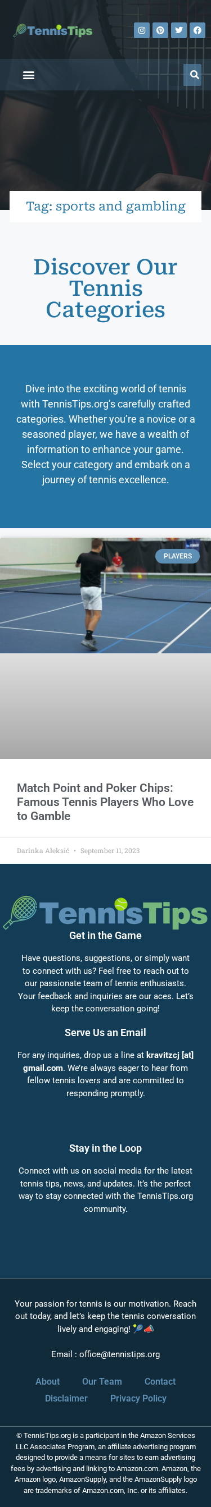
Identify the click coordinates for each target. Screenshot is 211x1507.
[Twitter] (179, 30)
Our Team (102, 1381)
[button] (28, 75)
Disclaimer (66, 1398)
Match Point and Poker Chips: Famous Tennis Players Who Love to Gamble (105, 802)
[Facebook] (197, 30)
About (47, 1381)
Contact (160, 1381)
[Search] (194, 75)
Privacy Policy (138, 1398)
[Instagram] (142, 30)
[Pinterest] (160, 30)
